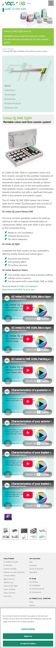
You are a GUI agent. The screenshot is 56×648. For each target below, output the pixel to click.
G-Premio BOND (9, 576)
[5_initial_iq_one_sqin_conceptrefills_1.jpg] (43, 530)
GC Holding (33, 582)
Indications (9, 90)
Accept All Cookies (27, 643)
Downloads (10, 98)
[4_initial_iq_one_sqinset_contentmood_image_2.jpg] (34, 530)
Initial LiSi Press (9, 593)
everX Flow (8, 596)
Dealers (32, 605)
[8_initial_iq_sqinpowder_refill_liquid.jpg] (25, 536)
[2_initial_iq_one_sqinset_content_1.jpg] (16, 530)
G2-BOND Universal (11, 562)
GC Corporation (34, 585)
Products (11, 49)
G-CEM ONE (8, 565)
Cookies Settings (28, 629)
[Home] (10, 3)
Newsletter (33, 572)
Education (8, 519)
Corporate (32, 565)
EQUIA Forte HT (9, 579)
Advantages (10, 94)
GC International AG (36, 589)
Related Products (12, 103)
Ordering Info (11, 107)
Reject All (28, 636)
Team (31, 602)
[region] (28, 628)
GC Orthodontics (35, 592)
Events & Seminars (36, 569)
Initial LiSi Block (9, 589)
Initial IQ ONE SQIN (11, 586)
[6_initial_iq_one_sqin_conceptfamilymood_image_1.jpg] (6, 536)
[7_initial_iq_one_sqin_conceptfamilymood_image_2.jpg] (16, 536)
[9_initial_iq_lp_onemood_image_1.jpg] (34, 536)
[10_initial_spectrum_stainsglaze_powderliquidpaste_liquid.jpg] (43, 536)
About (7, 85)
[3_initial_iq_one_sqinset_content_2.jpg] (25, 530)
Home (4, 49)
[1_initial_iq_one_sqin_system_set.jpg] (6, 530)
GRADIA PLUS (8, 582)
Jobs (30, 562)
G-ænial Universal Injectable (14, 572)
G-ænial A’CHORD (10, 569)
